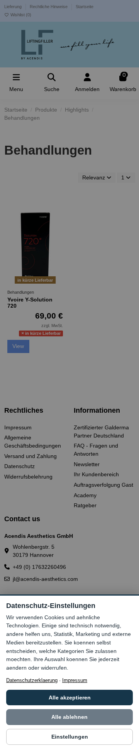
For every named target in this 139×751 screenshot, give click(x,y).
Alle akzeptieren (70, 697)
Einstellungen (69, 737)
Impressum (74, 680)
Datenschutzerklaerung (32, 680)
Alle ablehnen (69, 717)
